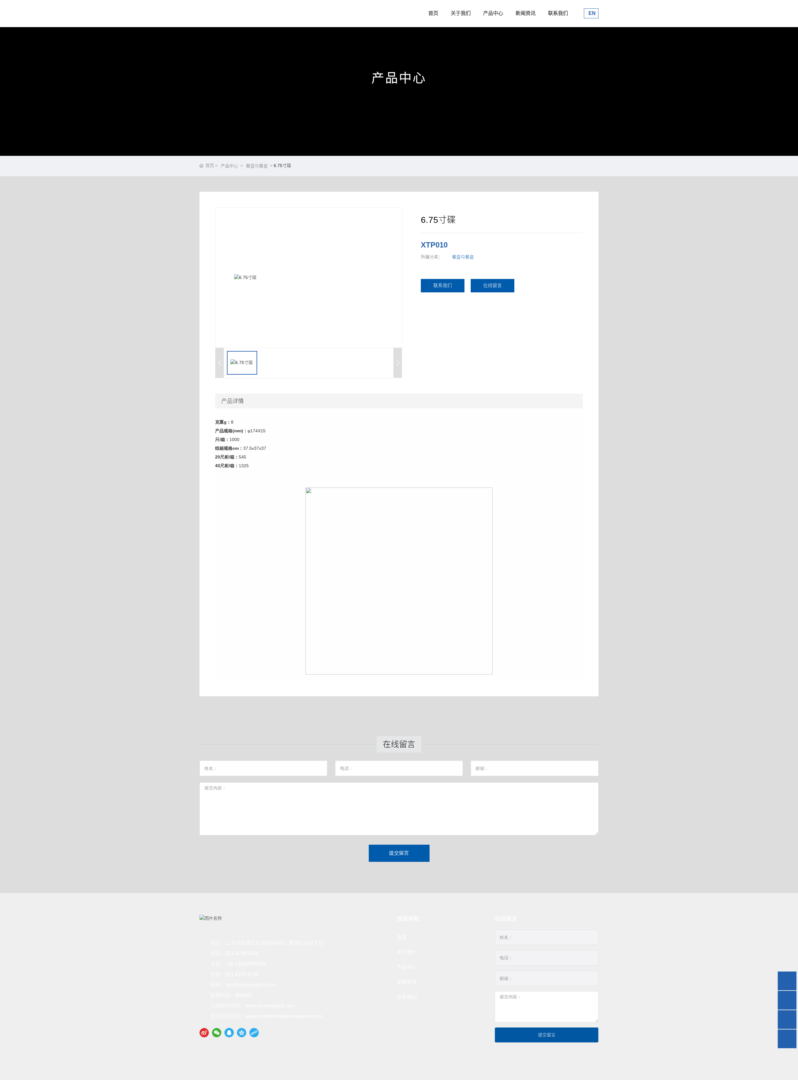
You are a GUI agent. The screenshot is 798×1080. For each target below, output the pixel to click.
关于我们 (461, 13)
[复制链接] (254, 1032)
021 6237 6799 (242, 974)
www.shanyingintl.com (270, 1005)
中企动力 (580, 1069)
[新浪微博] (204, 1032)
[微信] (216, 1032)
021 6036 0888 (242, 953)
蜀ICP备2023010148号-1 (349, 1069)
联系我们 (558, 13)
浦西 (594, 1069)
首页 (433, 13)
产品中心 (493, 13)
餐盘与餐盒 (257, 165)
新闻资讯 (526, 13)
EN (591, 13)
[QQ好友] (229, 1032)
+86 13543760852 (245, 964)
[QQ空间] (241, 1032)
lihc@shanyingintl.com (250, 984)
